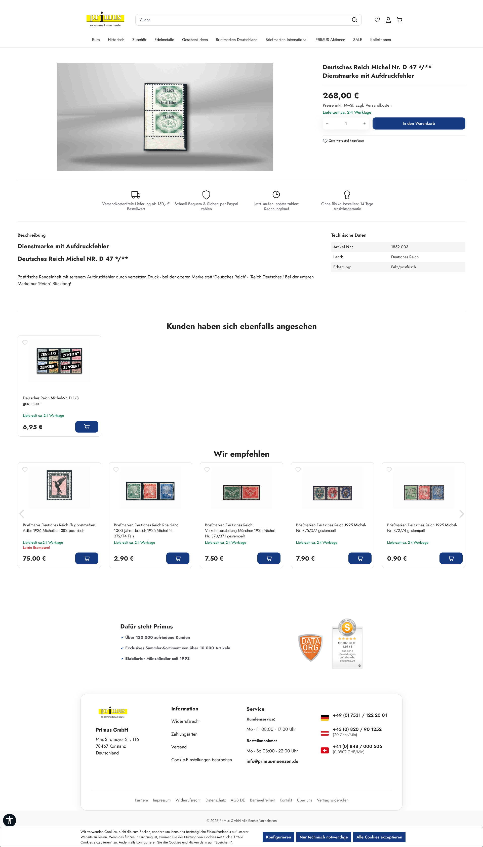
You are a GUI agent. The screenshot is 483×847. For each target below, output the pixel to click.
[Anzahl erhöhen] (364, 123)
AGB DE (238, 800)
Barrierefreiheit (262, 800)
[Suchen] (355, 20)
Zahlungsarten (184, 734)
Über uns (304, 800)
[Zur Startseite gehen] (105, 20)
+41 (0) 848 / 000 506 (357, 746)
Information (184, 708)
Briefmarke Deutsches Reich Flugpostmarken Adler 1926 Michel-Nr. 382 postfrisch (59, 527)
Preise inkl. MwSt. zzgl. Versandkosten (357, 105)
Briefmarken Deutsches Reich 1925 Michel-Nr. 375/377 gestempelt (331, 527)
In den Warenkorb (419, 123)
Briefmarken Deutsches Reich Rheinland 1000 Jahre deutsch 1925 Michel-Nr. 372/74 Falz (146, 530)
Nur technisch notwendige (324, 837)
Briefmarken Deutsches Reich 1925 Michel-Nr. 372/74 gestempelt (422, 527)
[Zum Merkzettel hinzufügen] (25, 342)
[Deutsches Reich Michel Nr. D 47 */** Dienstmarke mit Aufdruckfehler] (165, 117)
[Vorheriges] (21, 515)
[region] (168, 117)
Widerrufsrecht (185, 721)
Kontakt (286, 800)
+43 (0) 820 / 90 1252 (357, 729)
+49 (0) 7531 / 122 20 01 (360, 715)
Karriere (141, 800)
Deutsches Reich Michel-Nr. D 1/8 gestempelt (51, 400)
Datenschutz (216, 800)
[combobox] (242, 20)
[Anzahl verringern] (327, 123)
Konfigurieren (278, 837)
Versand (179, 747)
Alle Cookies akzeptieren (379, 837)
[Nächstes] (461, 515)
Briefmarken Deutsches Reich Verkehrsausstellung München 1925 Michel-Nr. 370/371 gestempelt (240, 530)
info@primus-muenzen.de (272, 761)
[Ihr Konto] (388, 20)
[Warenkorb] (401, 20)
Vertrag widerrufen (332, 800)
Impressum (162, 800)
